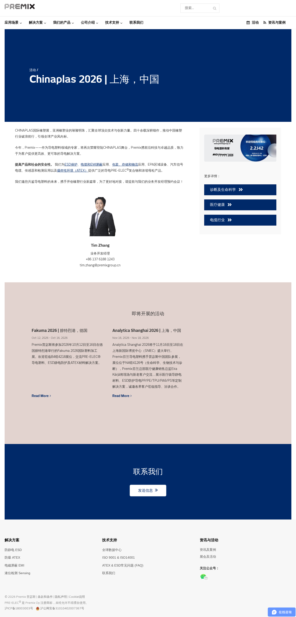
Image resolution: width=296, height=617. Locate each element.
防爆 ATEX (12, 557)
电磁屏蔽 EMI (14, 565)
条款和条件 (45, 596)
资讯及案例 (208, 549)
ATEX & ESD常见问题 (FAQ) (122, 565)
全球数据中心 (112, 550)
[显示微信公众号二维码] (204, 577)
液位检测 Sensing (17, 573)
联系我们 (108, 573)
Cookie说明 (77, 596)
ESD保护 (71, 164)
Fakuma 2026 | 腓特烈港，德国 (59, 331)
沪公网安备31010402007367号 (62, 608)
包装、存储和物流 (125, 164)
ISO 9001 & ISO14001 (118, 557)
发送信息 (146, 490)
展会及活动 (208, 556)
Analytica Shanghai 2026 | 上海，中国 (146, 331)
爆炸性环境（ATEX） (72, 170)
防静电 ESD (13, 550)
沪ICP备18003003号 (19, 608)
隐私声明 (61, 596)
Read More (40, 396)
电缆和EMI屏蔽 (91, 164)
